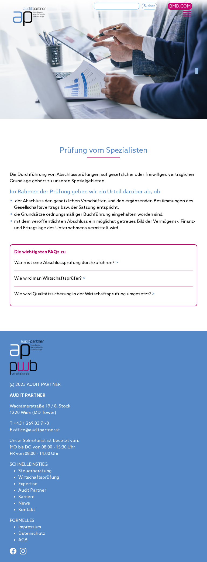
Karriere (26, 496)
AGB (22, 540)
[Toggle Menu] (187, 13)
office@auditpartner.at (36, 430)
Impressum (29, 527)
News (24, 503)
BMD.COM (180, 6)
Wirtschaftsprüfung (38, 477)
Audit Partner (32, 490)
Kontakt (26, 509)
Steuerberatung (34, 471)
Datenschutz (31, 533)
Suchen (149, 6)
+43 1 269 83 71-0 (31, 423)
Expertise (27, 483)
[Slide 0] (196, 71)
